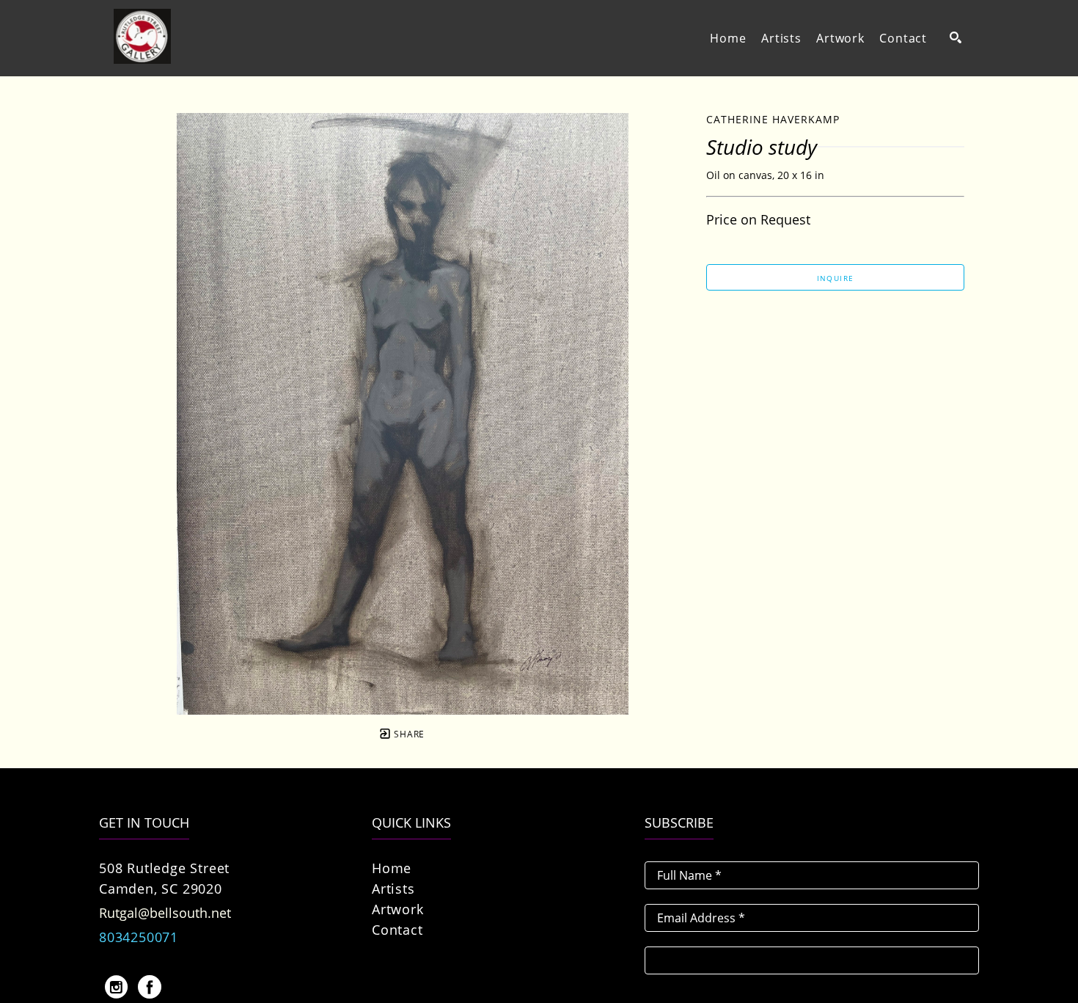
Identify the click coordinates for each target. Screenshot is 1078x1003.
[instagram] (116, 987)
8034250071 (138, 937)
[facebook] (149, 987)
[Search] (955, 37)
